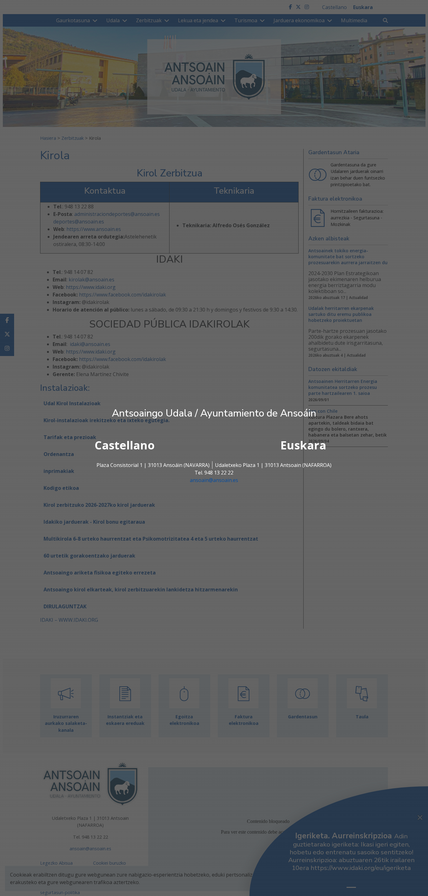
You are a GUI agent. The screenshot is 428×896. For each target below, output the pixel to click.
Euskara (303, 445)
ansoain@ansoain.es (214, 480)
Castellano (125, 445)
